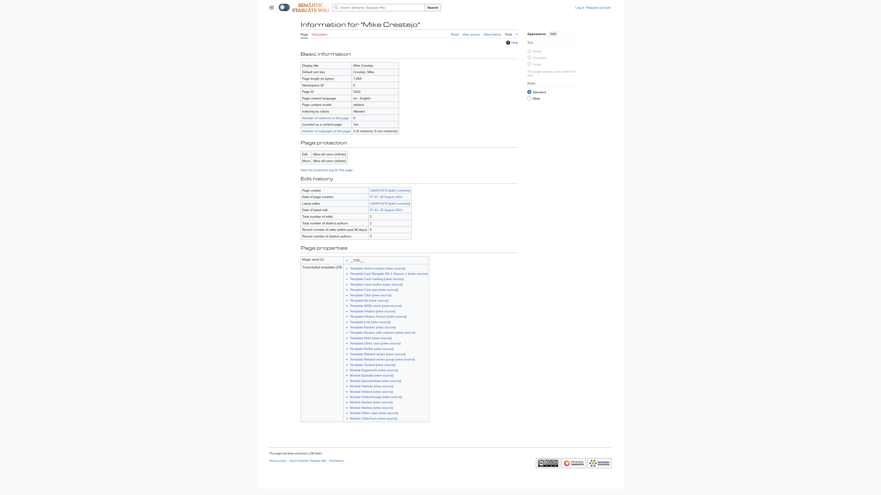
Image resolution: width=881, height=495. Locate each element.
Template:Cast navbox (366, 284)
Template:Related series (367, 354)
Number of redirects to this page (325, 118)
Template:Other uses (365, 343)
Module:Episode (361, 375)
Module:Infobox (361, 391)
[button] (271, 7)
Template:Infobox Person (368, 316)
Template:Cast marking (366, 279)
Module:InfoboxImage (366, 397)
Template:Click (360, 295)
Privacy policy (278, 460)
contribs (403, 190)
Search (432, 7)
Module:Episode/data (365, 381)
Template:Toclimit (362, 365)
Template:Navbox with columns (372, 332)
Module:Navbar (361, 402)
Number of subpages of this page (326, 131)
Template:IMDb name (365, 306)
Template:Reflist (361, 349)
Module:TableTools (363, 418)
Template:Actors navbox (367, 268)
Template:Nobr (360, 338)
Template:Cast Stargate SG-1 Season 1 (378, 273)
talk (392, 190)
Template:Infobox (362, 311)
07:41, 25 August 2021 (386, 210)
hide (553, 34)
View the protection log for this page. (327, 170)
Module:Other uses (364, 413)
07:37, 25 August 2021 (386, 197)
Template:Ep (359, 300)
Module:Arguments (363, 370)
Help (514, 42)
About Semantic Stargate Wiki (307, 460)
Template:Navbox (362, 327)
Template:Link (360, 322)
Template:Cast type (364, 290)
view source (395, 268)
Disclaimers (336, 460)
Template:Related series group (372, 359)
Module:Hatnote (361, 386)
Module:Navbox (361, 408)
